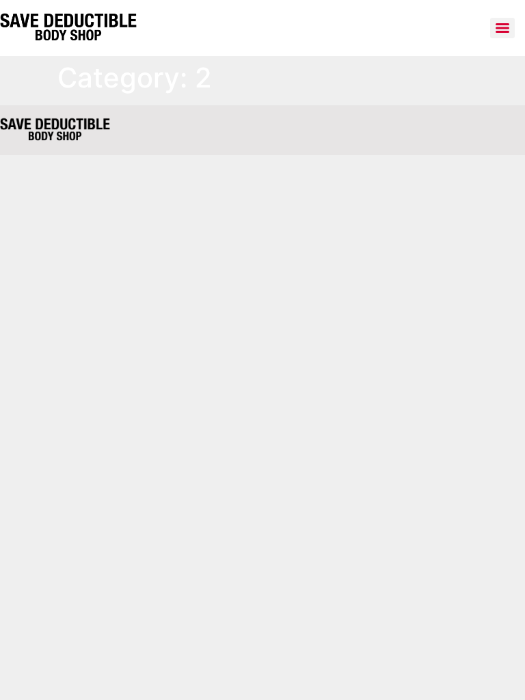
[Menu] (502, 28)
